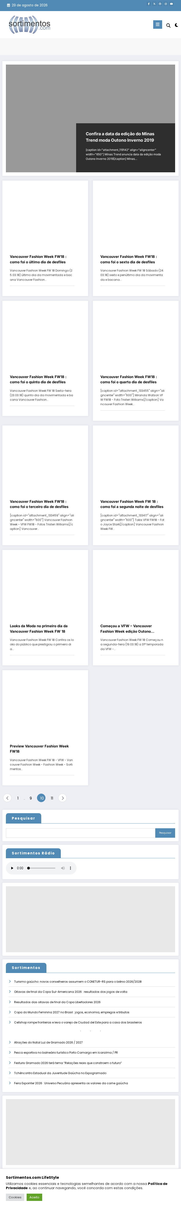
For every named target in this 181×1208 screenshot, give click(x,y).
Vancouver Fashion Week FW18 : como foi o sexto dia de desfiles (128, 259)
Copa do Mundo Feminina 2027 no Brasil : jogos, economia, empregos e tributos (71, 1012)
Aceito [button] (34, 1197)
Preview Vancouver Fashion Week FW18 (39, 749)
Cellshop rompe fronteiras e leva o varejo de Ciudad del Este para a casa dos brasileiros (78, 1022)
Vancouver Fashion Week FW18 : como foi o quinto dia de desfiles (38, 379)
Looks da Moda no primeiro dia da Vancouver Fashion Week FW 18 (39, 629)
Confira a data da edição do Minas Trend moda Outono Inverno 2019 (120, 137)
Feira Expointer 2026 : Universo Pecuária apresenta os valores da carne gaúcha (71, 1083)
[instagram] (166, 4)
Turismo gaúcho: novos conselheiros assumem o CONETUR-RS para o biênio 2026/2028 (78, 982)
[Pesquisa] (168, 25)
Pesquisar (23, 818)
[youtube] (171, 4)
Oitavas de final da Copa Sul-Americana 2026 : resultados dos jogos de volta (70, 992)
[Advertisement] (90, 919)
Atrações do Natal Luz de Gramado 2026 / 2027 (48, 1042)
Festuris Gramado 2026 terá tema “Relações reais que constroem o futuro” (68, 1063)
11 (52, 798)
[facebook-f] (149, 4)
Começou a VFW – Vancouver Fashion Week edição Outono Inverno (126, 629)
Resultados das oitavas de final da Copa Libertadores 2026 (57, 1002)
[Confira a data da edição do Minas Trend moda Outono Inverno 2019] (90, 118)
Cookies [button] (15, 1197)
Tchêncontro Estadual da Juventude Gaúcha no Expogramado (60, 1073)
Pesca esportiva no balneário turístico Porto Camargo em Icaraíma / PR (66, 1053)
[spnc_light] (176, 25)
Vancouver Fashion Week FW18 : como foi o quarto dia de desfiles (128, 379)
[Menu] (157, 24)
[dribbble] (160, 4)
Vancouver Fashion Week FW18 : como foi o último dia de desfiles (38, 259)
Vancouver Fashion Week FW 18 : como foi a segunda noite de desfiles (131, 504)
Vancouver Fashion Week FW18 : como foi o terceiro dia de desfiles (39, 504)
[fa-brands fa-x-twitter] (154, 4)
